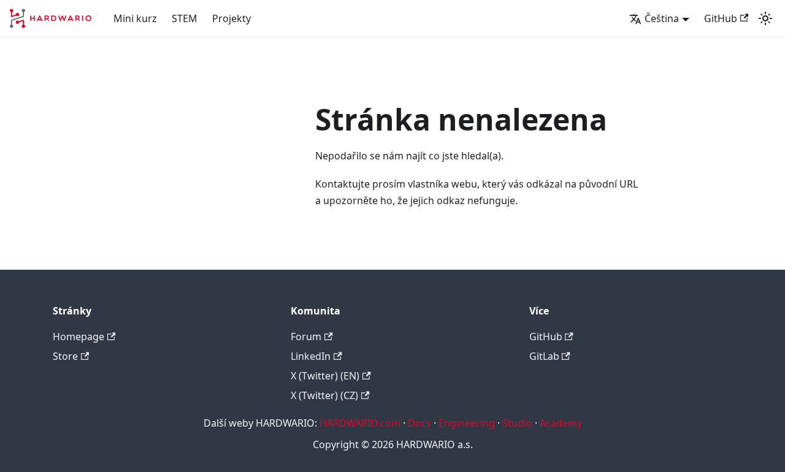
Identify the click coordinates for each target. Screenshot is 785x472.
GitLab (544, 356)
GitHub (720, 18)
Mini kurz (135, 18)
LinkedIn (311, 356)
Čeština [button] (662, 18)
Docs (419, 423)
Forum (306, 336)
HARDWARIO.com (360, 423)
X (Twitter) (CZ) (324, 395)
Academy (561, 423)
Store (65, 356)
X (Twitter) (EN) (325, 376)
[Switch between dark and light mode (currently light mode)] (765, 18)
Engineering (466, 423)
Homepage (78, 336)
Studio (517, 423)
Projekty (231, 18)
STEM (184, 18)
